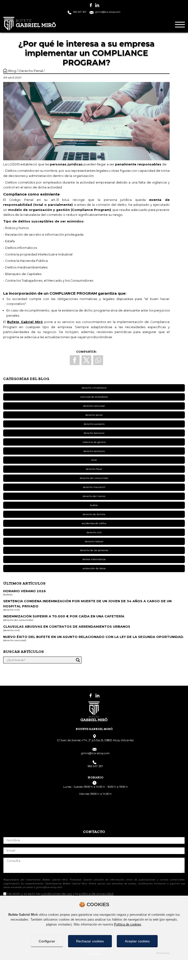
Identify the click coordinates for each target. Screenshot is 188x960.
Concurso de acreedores (94, 396)
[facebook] (91, 5)
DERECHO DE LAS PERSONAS (94, 550)
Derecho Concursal (94, 406)
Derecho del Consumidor (94, 478)
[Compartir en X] (86, 360)
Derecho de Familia (94, 514)
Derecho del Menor (94, 496)
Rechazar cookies (90, 941)
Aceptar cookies (137, 941)
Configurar (47, 941)
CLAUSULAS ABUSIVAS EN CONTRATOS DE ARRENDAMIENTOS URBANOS (66, 626)
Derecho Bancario (94, 433)
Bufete (94, 505)
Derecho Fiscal (94, 469)
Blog (12, 71)
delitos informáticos (94, 559)
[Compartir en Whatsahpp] (98, 360)
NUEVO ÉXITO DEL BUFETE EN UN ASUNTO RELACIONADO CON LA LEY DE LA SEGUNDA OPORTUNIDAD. (93, 637)
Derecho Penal (31, 71)
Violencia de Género (94, 442)
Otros (94, 460)
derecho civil (94, 532)
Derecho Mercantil (94, 487)
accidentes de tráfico (94, 523)
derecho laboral (94, 541)
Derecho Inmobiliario (94, 387)
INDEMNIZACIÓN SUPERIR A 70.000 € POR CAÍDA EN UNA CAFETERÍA (63, 616)
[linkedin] (97, 5)
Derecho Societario (94, 451)
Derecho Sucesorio (94, 424)
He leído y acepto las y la (60, 894)
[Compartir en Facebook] (75, 360)
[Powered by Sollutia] (94, 953)
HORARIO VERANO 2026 (24, 591)
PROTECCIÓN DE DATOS (94, 568)
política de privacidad (96, 894)
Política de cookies (127, 924)
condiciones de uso (56, 894)
